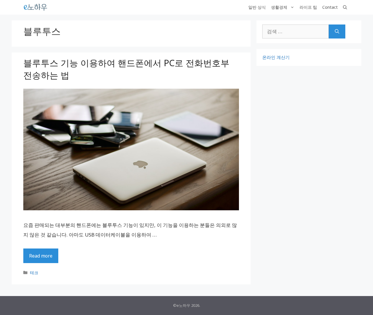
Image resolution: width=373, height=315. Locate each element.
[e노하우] (35, 7)
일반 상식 (257, 7)
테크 (34, 272)
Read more (40, 256)
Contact (330, 7)
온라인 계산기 (276, 57)
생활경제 (279, 7)
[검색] (337, 31)
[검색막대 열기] (345, 7)
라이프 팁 (308, 7)
